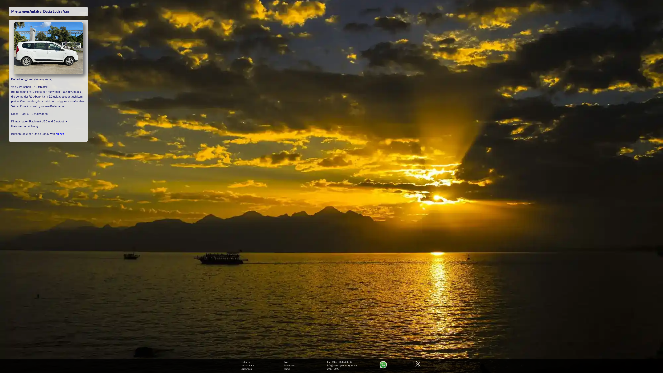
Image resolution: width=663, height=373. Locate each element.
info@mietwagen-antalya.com (342, 365)
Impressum (289, 365)
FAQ (286, 362)
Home (287, 369)
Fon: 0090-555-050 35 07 (339, 362)
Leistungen (246, 369)
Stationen (245, 362)
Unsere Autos (247, 365)
